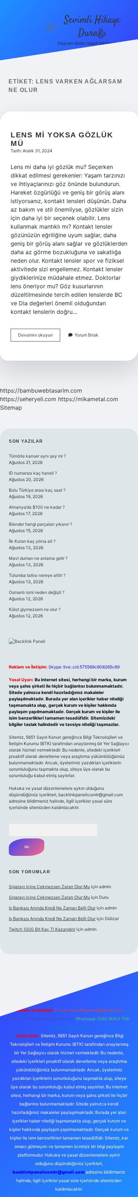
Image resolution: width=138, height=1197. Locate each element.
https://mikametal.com (88, 399)
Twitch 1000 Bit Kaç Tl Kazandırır (42, 929)
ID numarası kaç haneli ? (33, 473)
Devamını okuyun (39, 336)
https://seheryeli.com (28, 399)
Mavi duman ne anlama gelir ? (38, 558)
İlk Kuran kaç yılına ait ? (32, 541)
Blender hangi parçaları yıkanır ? (40, 524)
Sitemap (11, 407)
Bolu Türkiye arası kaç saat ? (37, 490)
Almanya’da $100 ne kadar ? (37, 507)
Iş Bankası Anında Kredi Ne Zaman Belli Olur (52, 908)
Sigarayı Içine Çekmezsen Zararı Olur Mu (49, 886)
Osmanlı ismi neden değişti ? (36, 592)
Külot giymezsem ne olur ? (35, 609)
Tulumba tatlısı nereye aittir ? (37, 575)
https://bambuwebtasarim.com (41, 390)
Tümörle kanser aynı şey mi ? (37, 456)
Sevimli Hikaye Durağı (92, 26)
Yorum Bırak (86, 335)
